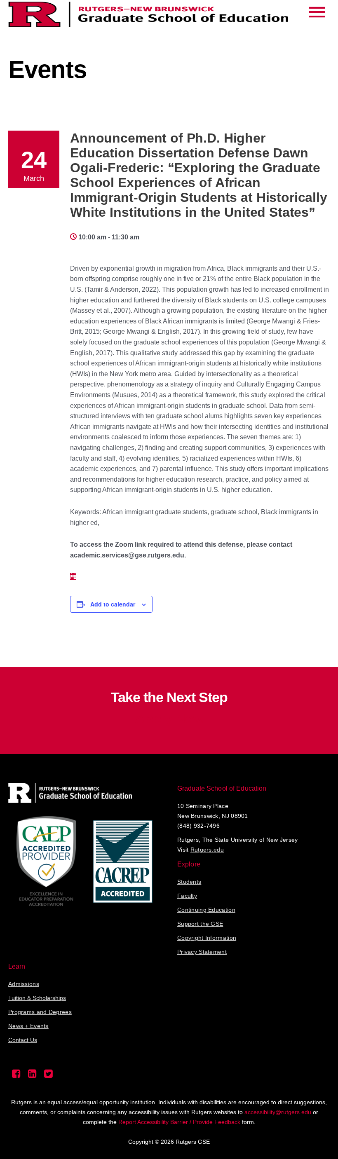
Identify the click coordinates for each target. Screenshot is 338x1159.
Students (189, 881)
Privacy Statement (202, 951)
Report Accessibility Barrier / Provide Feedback (179, 1122)
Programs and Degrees (40, 1012)
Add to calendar (112, 604)
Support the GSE (200, 923)
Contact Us (22, 1040)
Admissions (23, 984)
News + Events (28, 1026)
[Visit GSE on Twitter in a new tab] (48, 1075)
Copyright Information (206, 937)
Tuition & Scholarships (37, 998)
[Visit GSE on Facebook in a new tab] (16, 1075)
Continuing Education (206, 909)
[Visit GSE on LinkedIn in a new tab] (32, 1075)
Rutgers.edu (207, 849)
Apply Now (169, 718)
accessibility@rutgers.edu (277, 1112)
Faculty (187, 895)
